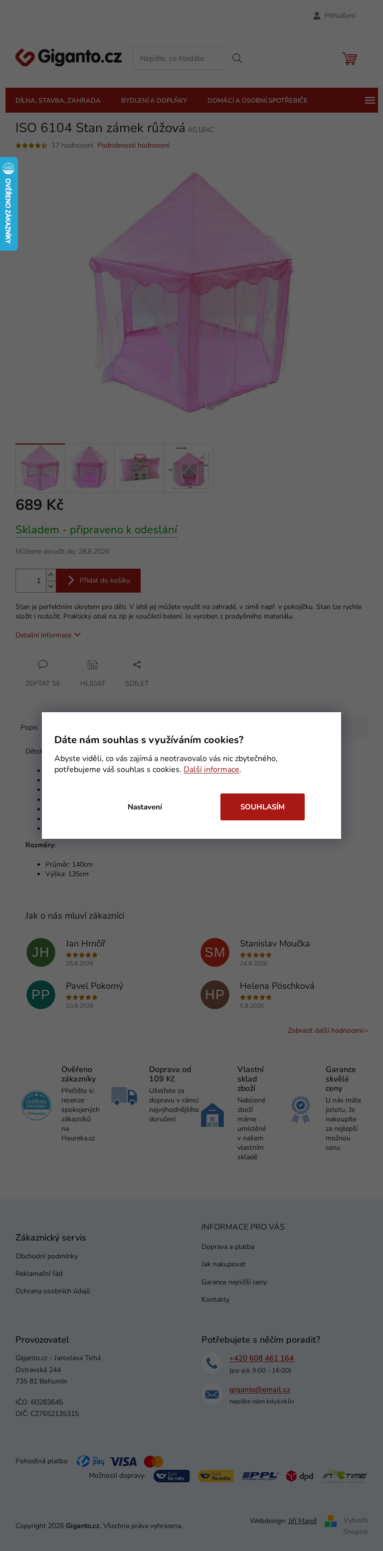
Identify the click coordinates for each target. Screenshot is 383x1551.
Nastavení (145, 807)
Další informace (211, 769)
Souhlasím (262, 807)
